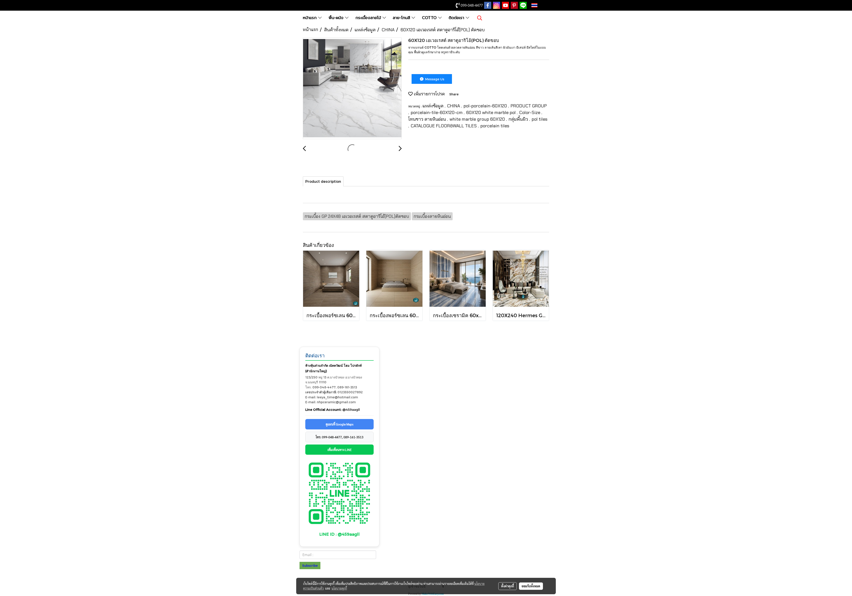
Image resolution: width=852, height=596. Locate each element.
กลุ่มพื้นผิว (519, 119)
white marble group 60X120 (478, 119)
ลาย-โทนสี (402, 18)
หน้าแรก (310, 18)
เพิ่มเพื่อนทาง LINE (339, 450)
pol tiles (539, 119)
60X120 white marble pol (491, 112)
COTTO (430, 18)
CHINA (454, 106)
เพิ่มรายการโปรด (429, 94)
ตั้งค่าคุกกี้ (507, 586)
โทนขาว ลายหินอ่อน (427, 119)
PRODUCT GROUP (529, 106)
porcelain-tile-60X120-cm (437, 112)
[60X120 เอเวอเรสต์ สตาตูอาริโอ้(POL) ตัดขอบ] (352, 88)
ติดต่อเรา (457, 18)
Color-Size (530, 112)
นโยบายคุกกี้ (339, 588)
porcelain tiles (494, 126)
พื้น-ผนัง (337, 18)
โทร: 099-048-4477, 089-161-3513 (339, 437)
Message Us (434, 79)
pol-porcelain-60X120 (485, 106)
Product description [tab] (323, 181)
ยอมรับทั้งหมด (531, 586)
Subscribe (310, 565)
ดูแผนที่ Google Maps (339, 424)
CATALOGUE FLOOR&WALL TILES (444, 126)
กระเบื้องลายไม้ (369, 18)
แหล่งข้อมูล (433, 106)
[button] (480, 18)
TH (541, 5)
